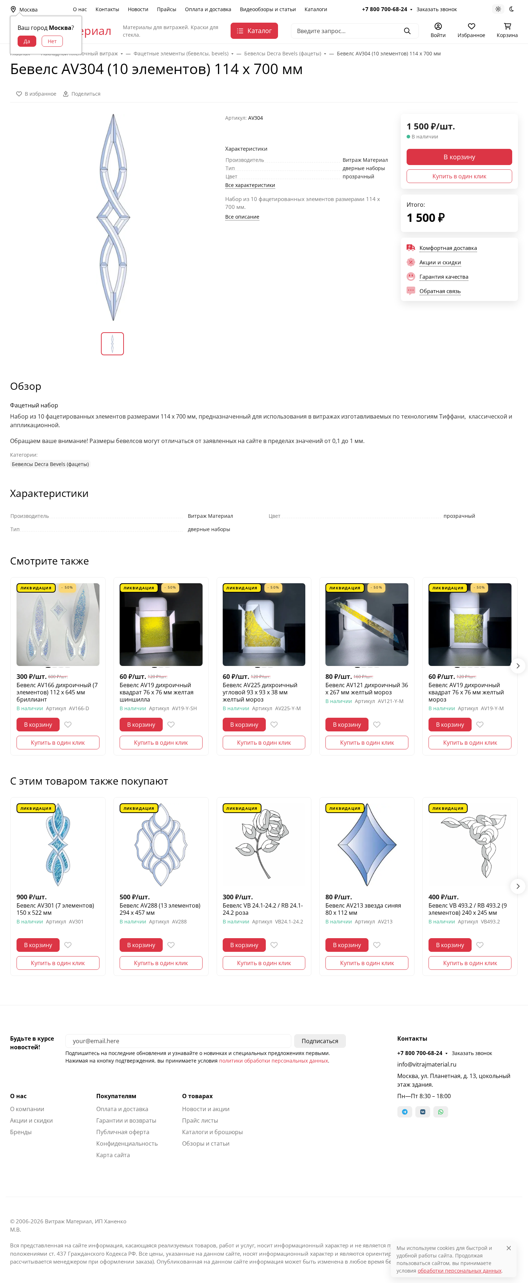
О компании (27, 1109)
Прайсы (166, 9)
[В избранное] (67, 724)
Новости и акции (206, 1109)
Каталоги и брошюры (212, 1132)
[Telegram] (404, 1112)
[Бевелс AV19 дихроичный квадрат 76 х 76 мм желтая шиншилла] (161, 624)
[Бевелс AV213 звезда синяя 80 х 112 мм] (366, 844)
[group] (113, 217)
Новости (138, 9)
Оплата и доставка (208, 9)
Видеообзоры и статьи (268, 9)
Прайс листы (200, 1120)
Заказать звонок (437, 9)
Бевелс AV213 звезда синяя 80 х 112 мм (363, 909)
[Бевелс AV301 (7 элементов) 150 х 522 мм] (58, 844)
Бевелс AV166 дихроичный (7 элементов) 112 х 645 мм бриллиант (57, 692)
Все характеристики (250, 185)
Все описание (242, 216)
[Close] (509, 1248)
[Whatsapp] (440, 1112)
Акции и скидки (31, 1120)
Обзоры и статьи (206, 1143)
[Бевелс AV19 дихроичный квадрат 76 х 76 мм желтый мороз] (470, 624)
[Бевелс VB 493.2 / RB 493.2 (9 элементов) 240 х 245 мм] (470, 844)
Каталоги (316, 9)
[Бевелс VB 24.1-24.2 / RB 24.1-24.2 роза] (264, 844)
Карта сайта (113, 1155)
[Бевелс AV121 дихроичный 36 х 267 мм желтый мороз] (366, 624)
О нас (80, 9)
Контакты (107, 9)
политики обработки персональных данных (273, 1060)
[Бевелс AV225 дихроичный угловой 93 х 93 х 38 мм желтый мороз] (264, 624)
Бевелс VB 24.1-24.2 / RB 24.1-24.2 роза (263, 909)
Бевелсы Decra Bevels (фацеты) (50, 464)
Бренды (21, 1132)
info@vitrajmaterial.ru (427, 1064)
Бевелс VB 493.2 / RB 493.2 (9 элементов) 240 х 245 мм (468, 909)
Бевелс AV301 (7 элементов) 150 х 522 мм (55, 909)
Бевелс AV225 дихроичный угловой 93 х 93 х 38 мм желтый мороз (260, 692)
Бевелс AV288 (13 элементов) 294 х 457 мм (160, 909)
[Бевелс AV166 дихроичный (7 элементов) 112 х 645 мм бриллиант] (58, 624)
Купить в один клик (459, 176)
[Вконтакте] (422, 1112)
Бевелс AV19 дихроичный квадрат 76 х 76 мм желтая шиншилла (157, 692)
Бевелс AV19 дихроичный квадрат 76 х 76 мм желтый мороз (466, 692)
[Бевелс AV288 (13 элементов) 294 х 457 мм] (161, 844)
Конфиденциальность (127, 1143)
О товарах (197, 1096)
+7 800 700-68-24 (384, 9)
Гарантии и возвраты (126, 1120)
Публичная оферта (122, 1132)
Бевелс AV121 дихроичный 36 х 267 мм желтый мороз (366, 688)
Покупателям (116, 1096)
